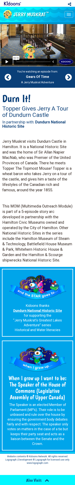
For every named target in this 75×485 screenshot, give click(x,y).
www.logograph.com (37, 463)
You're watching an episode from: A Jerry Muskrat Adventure (37, 77)
